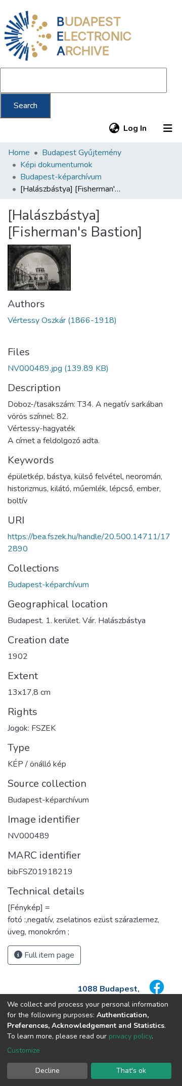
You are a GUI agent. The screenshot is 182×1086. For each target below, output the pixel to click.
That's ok (131, 1070)
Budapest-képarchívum (61, 176)
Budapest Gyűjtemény (81, 152)
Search (25, 105)
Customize (23, 1050)
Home (19, 152)
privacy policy (130, 1036)
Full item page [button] (48, 955)
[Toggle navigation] (168, 128)
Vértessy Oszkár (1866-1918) (62, 320)
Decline (47, 1070)
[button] (114, 128)
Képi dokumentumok (56, 164)
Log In (135, 128)
